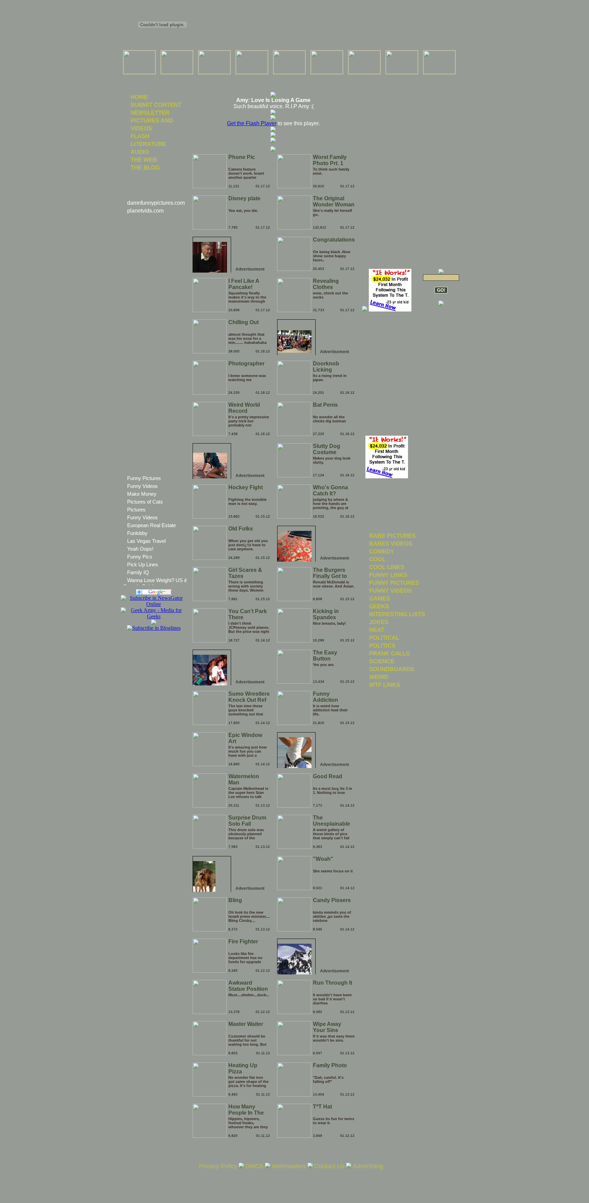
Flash (140, 136)
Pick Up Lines (142, 564)
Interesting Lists (397, 614)
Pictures (136, 509)
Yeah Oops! (140, 549)
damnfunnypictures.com (156, 203)
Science (381, 661)
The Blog (145, 167)
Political (384, 637)
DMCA (254, 1166)
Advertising (368, 1166)
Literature (148, 144)
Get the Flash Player (251, 123)
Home (139, 96)
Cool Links (386, 567)
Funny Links (388, 574)
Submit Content (156, 104)
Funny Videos (142, 486)
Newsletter (150, 112)
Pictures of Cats (145, 502)
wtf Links (384, 684)
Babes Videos (390, 543)
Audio (140, 151)
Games (379, 598)
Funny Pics (139, 557)
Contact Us (329, 1166)
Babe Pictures (392, 535)
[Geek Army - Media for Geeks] (153, 604)
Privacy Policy (218, 1166)
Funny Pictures (144, 478)
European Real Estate (151, 525)
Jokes (378, 622)
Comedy (381, 551)
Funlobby (137, 533)
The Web (144, 159)
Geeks (379, 606)
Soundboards (391, 669)
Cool (377, 559)
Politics (382, 645)
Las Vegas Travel (146, 541)
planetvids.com (145, 211)
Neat (376, 629)
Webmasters (289, 1166)
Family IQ (138, 572)
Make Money (141, 494)
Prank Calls (389, 653)
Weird (378, 676)
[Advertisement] (273, 78)
